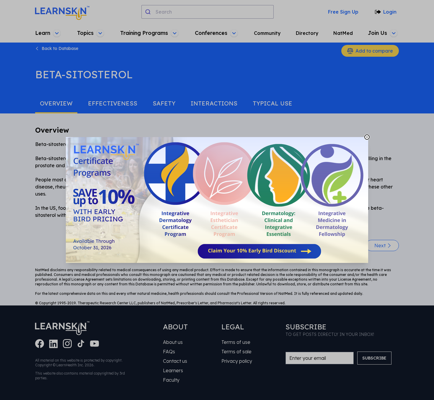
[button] (217, 200)
